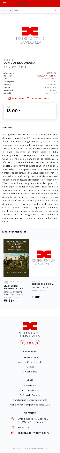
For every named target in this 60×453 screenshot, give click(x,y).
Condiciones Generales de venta (30, 400)
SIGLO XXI (8, 60)
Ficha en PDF (18, 98)
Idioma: (6, 87)
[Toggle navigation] (4, 4)
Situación (7, 93)
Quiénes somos (30, 357)
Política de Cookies (30, 395)
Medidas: (7, 84)
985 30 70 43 (23, 427)
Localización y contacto (30, 362)
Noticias (30, 367)
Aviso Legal (30, 385)
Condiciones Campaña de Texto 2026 (30, 404)
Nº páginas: (8, 81)
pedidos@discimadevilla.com (33, 432)
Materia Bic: (8, 90)
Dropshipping (30, 371)
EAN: (5, 79)
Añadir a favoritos (40, 98)
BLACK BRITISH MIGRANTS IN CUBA (13, 287)
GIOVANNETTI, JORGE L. (15, 67)
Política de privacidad (30, 390)
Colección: (8, 76)
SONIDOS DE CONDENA (43, 284)
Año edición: (8, 73)
